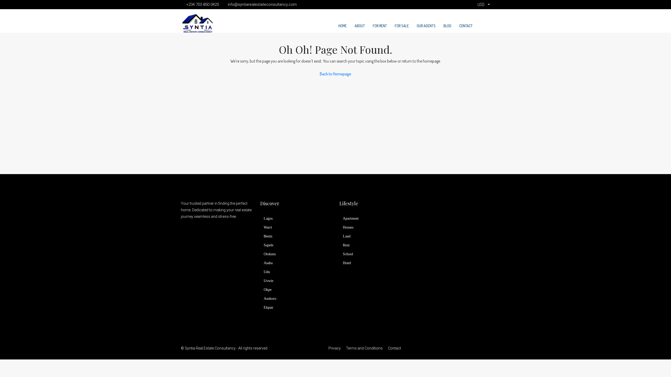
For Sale (402, 26)
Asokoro (270, 299)
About (360, 26)
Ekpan (268, 307)
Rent (346, 245)
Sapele (268, 245)
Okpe (268, 290)
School (348, 254)
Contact (466, 26)
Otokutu (270, 254)
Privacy (334, 348)
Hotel (347, 263)
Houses (348, 227)
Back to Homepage (335, 73)
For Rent (380, 26)
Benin (268, 236)
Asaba (268, 263)
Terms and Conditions (364, 348)
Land (346, 236)
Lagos (268, 218)
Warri (268, 227)
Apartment (351, 218)
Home (342, 26)
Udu (267, 272)
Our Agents (426, 26)
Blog (447, 26)
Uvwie (268, 281)
